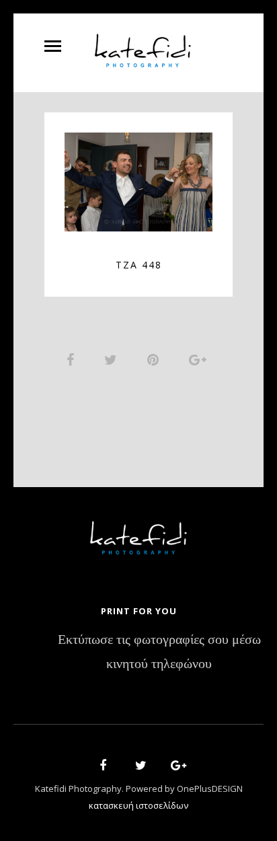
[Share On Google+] (200, 359)
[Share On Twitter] (113, 359)
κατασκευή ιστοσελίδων (138, 805)
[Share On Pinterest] (155, 359)
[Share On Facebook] (72, 359)
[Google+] (174, 767)
